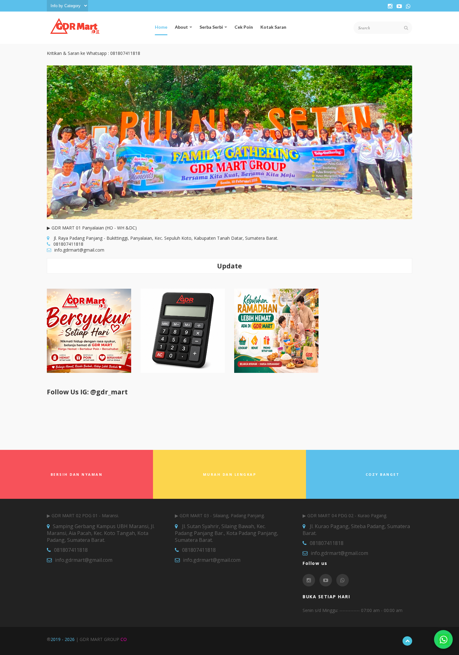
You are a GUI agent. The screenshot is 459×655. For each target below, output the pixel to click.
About (181, 27)
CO (124, 639)
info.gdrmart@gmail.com (79, 250)
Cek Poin (243, 27)
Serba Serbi (211, 27)
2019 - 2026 (63, 639)
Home (161, 27)
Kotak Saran (273, 27)
